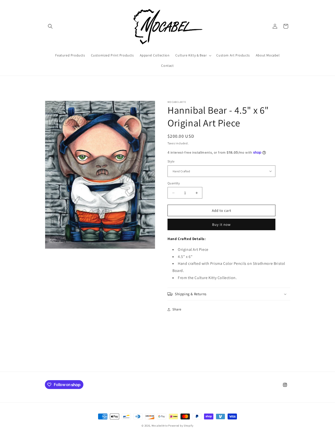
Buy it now (221, 224)
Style (171, 161)
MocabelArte (160, 425)
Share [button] (176, 309)
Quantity (174, 183)
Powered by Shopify (180, 425)
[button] (50, 26)
